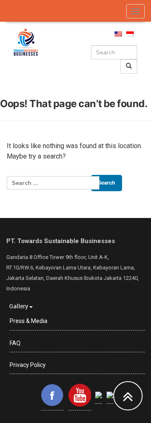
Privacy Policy (28, 364)
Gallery (19, 306)
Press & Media (28, 321)
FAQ (15, 343)
